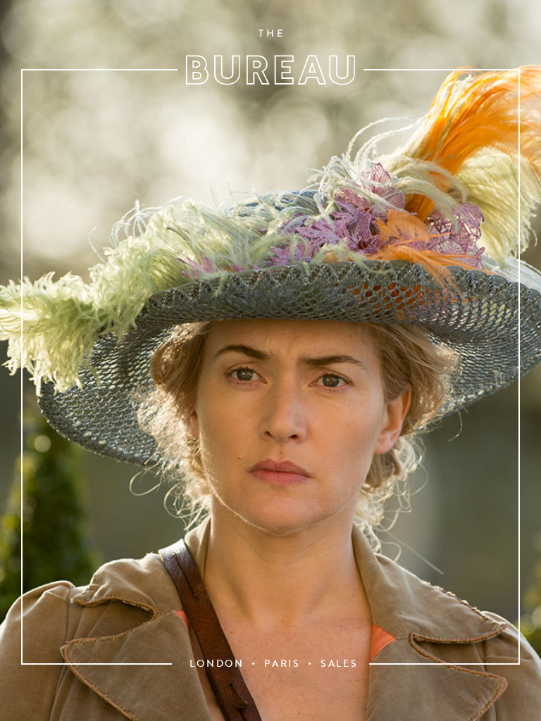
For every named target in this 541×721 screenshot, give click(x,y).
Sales (340, 664)
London (216, 664)
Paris (282, 664)
